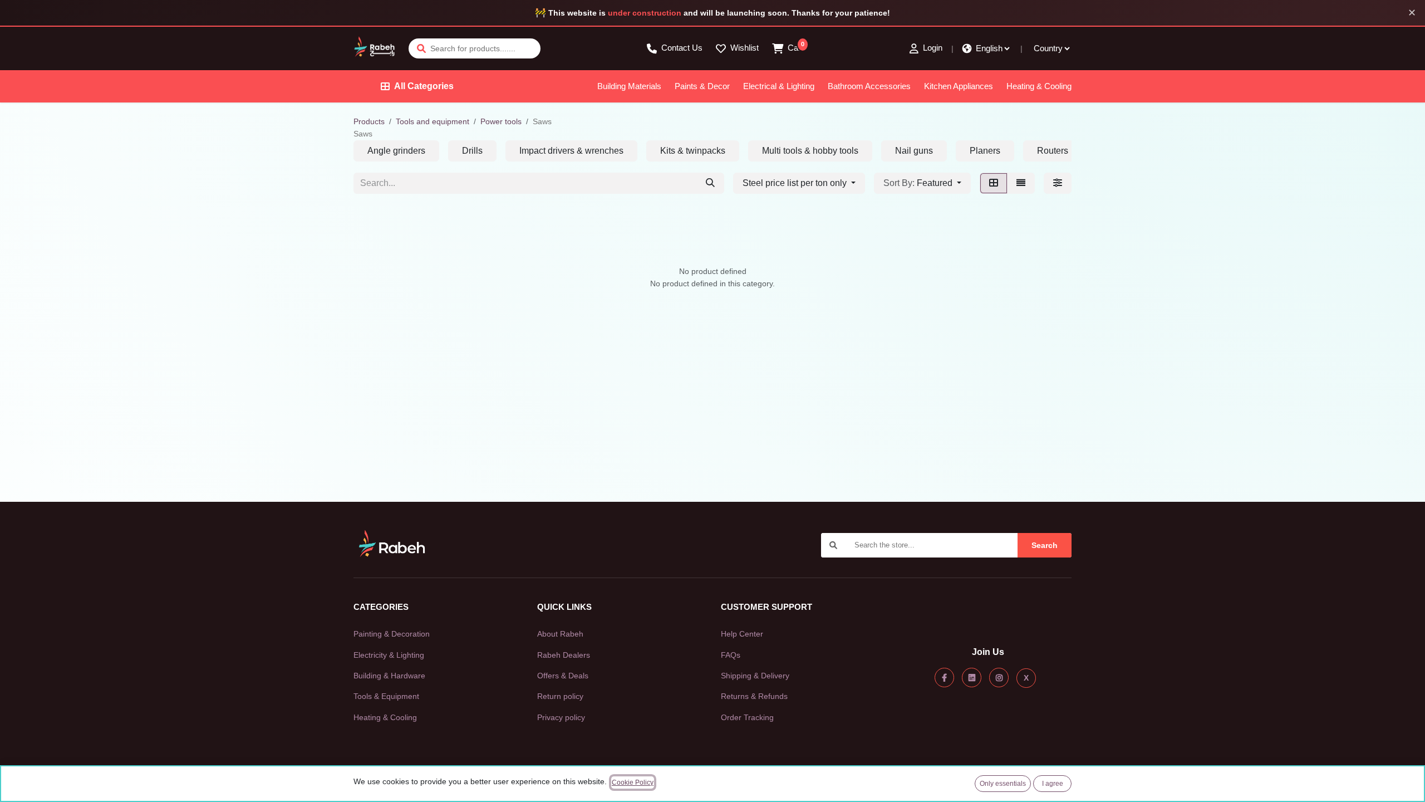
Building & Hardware (389, 675)
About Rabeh (560, 633)
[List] (1021, 183)
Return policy (560, 696)
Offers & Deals (562, 675)
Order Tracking (747, 717)
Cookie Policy (632, 782)
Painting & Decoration (391, 633)
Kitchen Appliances (958, 86)
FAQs (730, 655)
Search (1044, 545)
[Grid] (994, 183)
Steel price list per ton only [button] (796, 183)
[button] (922, 183)
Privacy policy (561, 717)
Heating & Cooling (1039, 86)
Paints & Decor (702, 86)
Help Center (742, 633)
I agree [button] (1052, 784)
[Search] (710, 183)
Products (369, 121)
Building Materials (629, 86)
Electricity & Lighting (388, 655)
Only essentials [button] (1003, 784)
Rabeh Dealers (563, 655)
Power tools (501, 121)
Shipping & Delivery (755, 675)
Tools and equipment (432, 121)
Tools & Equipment (386, 696)
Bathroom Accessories (869, 86)
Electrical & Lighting (778, 86)
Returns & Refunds (754, 696)
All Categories (424, 86)
